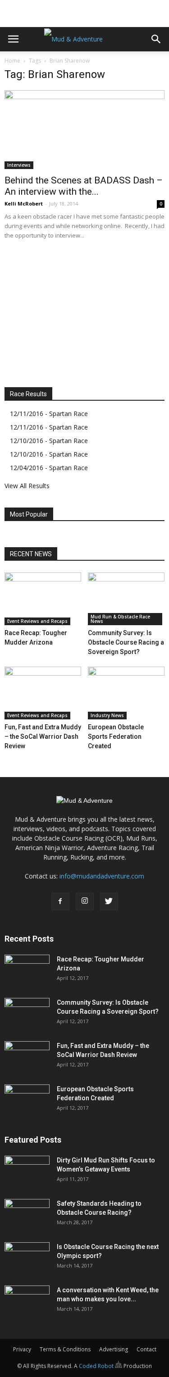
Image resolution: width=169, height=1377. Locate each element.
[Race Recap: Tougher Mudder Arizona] (43, 598)
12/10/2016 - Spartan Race (49, 440)
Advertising (113, 1349)
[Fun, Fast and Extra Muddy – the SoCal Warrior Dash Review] (43, 693)
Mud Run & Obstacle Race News (120, 618)
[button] (156, 39)
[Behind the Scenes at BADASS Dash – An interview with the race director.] (84, 129)
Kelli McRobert (24, 203)
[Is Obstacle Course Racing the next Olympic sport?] (27, 1258)
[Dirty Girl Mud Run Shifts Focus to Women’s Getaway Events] (27, 1171)
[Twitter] (109, 901)
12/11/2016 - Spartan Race (49, 413)
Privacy (22, 1349)
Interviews (19, 165)
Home (12, 60)
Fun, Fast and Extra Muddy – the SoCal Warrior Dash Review (43, 736)
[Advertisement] (85, 11)
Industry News (107, 715)
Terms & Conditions (65, 1349)
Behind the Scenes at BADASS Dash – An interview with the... (84, 186)
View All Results (27, 485)
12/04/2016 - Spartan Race (49, 467)
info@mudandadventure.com (101, 876)
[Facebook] (60, 901)
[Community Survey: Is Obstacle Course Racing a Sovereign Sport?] (126, 598)
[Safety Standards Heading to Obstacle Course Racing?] (27, 1215)
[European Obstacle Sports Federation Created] (126, 693)
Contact (146, 1349)
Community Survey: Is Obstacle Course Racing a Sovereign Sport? (126, 642)
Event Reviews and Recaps (37, 621)
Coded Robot (97, 1366)
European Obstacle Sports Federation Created (116, 736)
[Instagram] (85, 901)
